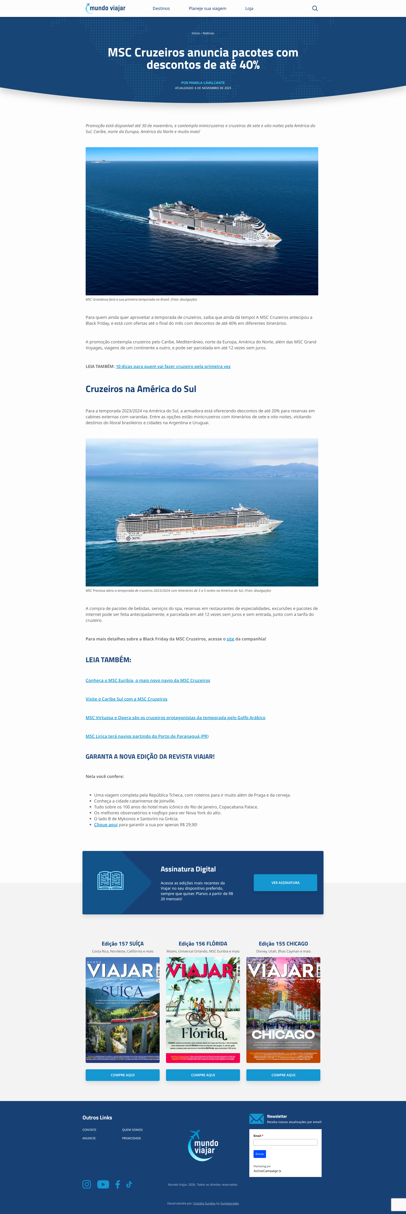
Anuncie (89, 1138)
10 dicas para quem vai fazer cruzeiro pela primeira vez (173, 366)
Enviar (260, 1154)
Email (258, 1136)
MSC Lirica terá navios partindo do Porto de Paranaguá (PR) (147, 736)
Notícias (208, 33)
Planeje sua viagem (207, 8)
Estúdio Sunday (204, 1203)
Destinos (161, 8)
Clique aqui (106, 824)
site (230, 639)
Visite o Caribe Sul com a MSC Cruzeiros (126, 699)
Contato (89, 1130)
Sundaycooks (230, 1203)
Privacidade (131, 1138)
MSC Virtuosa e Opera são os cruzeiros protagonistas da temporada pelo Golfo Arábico (175, 717)
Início (196, 33)
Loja (249, 8)
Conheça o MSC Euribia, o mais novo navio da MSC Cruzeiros (148, 680)
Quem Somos (132, 1130)
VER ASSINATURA (286, 882)
